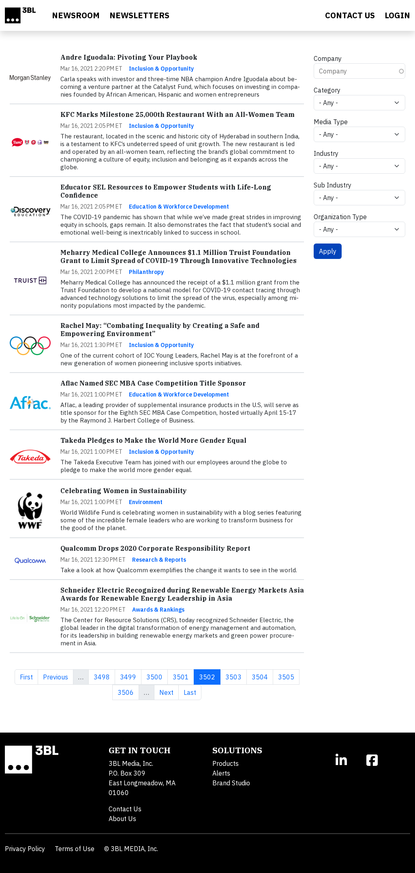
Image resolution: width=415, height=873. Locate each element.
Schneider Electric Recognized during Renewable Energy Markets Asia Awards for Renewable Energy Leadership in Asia (182, 594)
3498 (101, 677)
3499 (128, 677)
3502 (209, 677)
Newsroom (76, 15)
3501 (180, 677)
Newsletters (139, 15)
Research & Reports (159, 559)
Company (328, 58)
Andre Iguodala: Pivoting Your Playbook (128, 57)
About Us (122, 819)
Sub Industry (332, 185)
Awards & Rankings (158, 609)
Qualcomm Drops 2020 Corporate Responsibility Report (155, 548)
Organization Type (340, 217)
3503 (233, 677)
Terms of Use (74, 849)
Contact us (350, 15)
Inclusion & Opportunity (161, 68)
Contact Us (125, 809)
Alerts (221, 773)
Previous (58, 677)
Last (192, 692)
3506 (125, 692)
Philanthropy (146, 272)
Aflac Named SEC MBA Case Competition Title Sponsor (153, 383)
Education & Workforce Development (179, 206)
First (28, 677)
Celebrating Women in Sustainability (123, 491)
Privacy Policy (25, 849)
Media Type (331, 122)
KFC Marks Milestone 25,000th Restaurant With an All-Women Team (177, 114)
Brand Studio (231, 783)
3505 (286, 677)
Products (225, 763)
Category (327, 90)
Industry (326, 153)
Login (397, 15)
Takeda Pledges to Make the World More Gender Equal (153, 440)
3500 (154, 677)
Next (169, 692)
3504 (259, 677)
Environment (146, 502)
